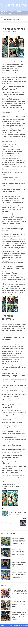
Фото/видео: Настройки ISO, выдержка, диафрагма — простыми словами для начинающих (19, 592)
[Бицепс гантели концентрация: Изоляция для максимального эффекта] (5, 564)
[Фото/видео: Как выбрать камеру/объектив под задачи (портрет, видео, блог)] (5, 616)
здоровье (3, 13)
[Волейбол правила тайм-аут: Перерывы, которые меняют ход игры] (5, 575)
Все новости (4, 11)
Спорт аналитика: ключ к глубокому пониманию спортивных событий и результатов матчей (19, 552)
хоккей (19, 11)
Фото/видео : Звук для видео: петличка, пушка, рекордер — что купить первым (19, 604)
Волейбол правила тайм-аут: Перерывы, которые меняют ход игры (19, 574)
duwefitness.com (14, 5)
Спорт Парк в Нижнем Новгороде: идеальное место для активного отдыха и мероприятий (18, 541)
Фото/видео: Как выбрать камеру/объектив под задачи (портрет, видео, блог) (19, 615)
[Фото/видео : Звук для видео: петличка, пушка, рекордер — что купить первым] (5, 605)
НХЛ (10, 13)
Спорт (12, 11)
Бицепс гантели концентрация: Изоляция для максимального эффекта (19, 563)
